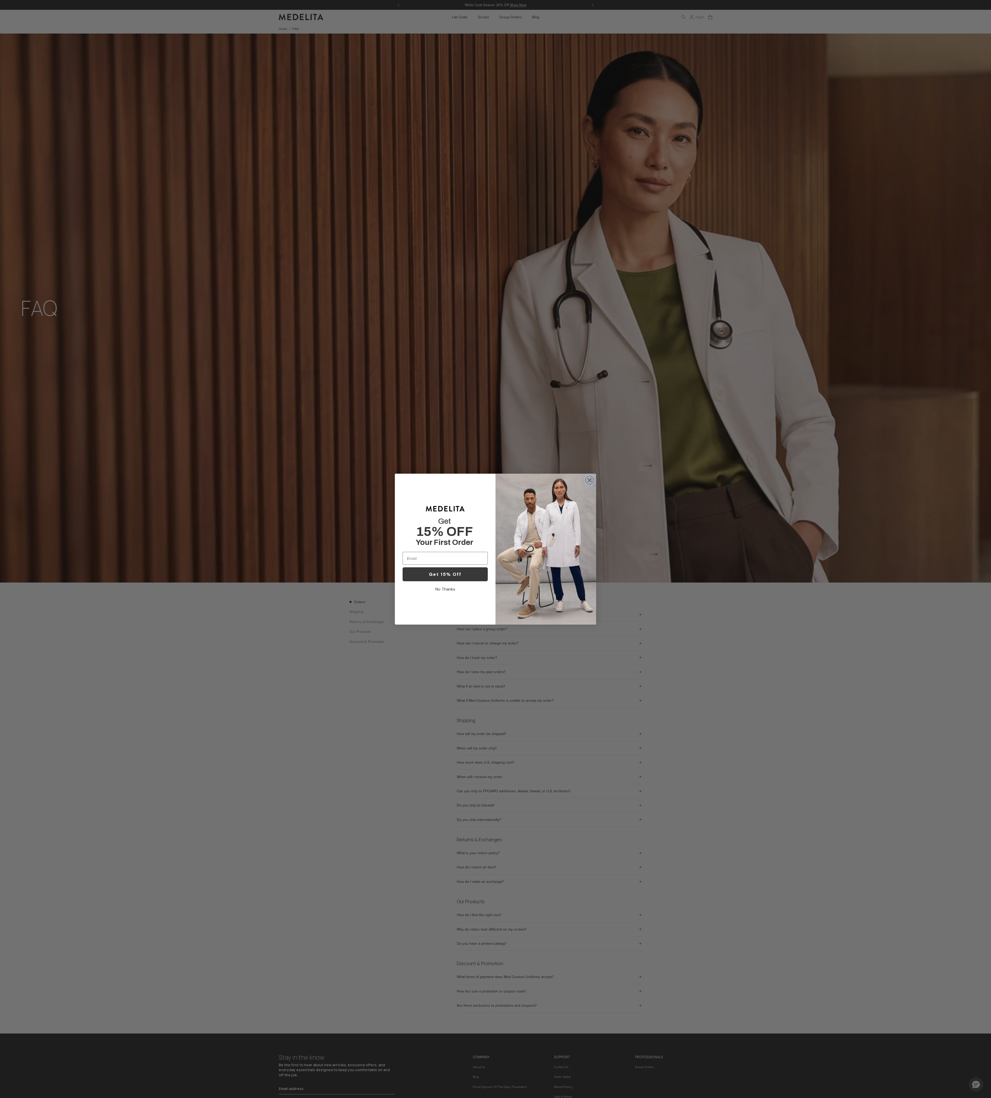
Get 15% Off (445, 574)
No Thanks (445, 589)
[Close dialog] (589, 480)
